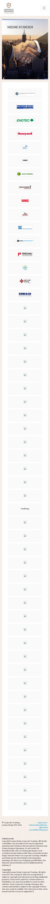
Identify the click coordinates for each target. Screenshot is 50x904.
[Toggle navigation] (44, 8)
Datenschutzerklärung (38, 825)
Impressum (42, 823)
